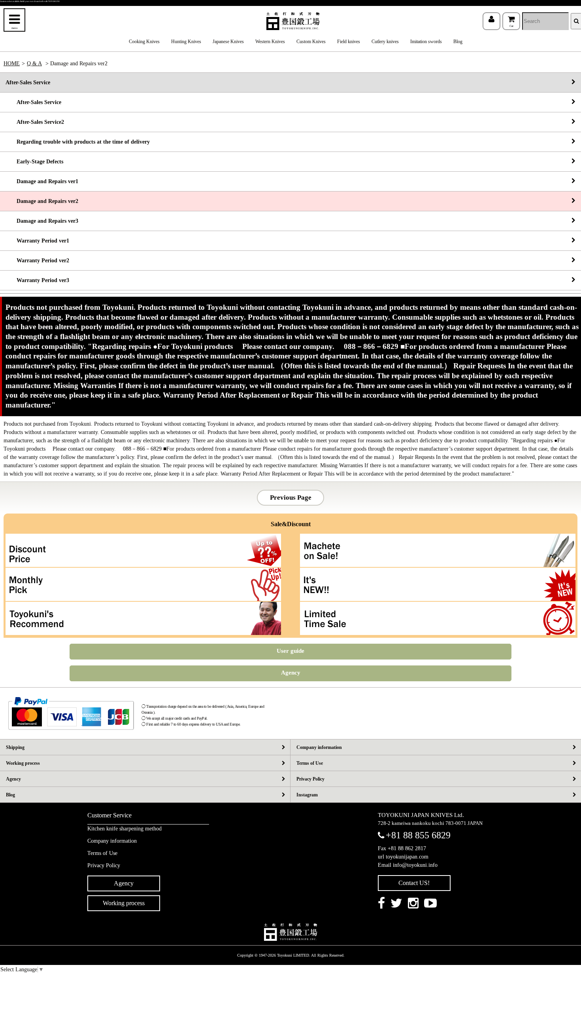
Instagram (307, 795)
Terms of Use (309, 763)
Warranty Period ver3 (37, 280)
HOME (12, 63)
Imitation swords (426, 41)
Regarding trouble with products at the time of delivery (78, 142)
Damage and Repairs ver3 (42, 221)
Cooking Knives (144, 41)
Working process (23, 763)
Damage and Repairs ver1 (42, 181)
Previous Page (290, 497)
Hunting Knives (186, 41)
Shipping (15, 747)
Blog (457, 41)
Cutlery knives (385, 41)
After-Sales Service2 (35, 122)
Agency (290, 672)
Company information (319, 747)
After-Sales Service (28, 82)
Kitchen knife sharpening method (124, 829)
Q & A (34, 63)
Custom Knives (311, 41)
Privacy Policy (310, 779)
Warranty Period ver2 (37, 260)
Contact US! (414, 882)
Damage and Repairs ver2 (42, 201)
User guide (290, 651)
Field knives (348, 41)
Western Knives (270, 41)
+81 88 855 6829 (418, 835)
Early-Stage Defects (34, 162)
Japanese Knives (228, 41)
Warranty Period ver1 (37, 241)
